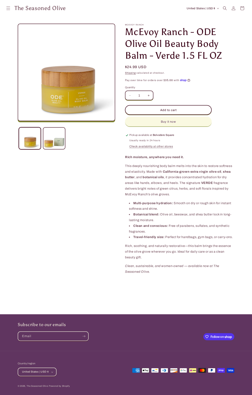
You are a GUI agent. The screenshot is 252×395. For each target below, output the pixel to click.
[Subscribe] (84, 336)
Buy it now (168, 121)
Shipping (130, 72)
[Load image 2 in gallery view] (54, 138)
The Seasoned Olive (37, 386)
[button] (8, 8)
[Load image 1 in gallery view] (30, 138)
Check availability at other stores (151, 146)
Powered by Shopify (59, 386)
